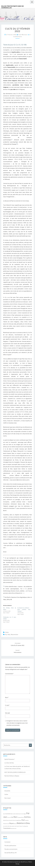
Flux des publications (10, 845)
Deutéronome (18, 813)
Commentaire (9, 673)
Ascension (7, 813)
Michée (4, 820)
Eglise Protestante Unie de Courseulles (12, 6)
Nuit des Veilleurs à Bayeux (11, 776)
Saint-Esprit (17, 826)
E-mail (7, 705)
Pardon (13, 820)
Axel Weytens (23, 34)
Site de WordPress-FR (10, 852)
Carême (14, 813)
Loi (10, 817)
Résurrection (12, 826)
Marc (16, 817)
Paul (9, 634)
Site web (7, 713)
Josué (8, 817)
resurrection (14, 634)
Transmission (7, 828)
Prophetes (27, 820)
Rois (8, 826)
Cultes (7, 632)
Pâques (11, 823)
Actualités (7, 791)
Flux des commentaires (10, 849)
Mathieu (22, 817)
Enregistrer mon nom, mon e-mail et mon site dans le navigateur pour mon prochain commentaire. (17, 723)
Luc (12, 817)
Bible (12, 813)
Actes (4, 813)
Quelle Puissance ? (9, 759)
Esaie (22, 813)
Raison (15, 823)
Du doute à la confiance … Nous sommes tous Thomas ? (24, 609)
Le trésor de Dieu (9, 763)
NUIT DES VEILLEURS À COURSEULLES (15, 772)
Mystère (10, 820)
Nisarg (17, 864)
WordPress (24, 862)
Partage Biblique (18, 820)
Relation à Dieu (23, 823)
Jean (5, 817)
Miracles (7, 820)
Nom (7, 697)
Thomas (20, 826)
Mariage (19, 817)
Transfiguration (25, 826)
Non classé (7, 798)
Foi (6, 634)
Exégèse (24, 813)
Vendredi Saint (13, 828)
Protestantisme (6, 823)
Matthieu (27, 817)
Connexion (7, 842)
